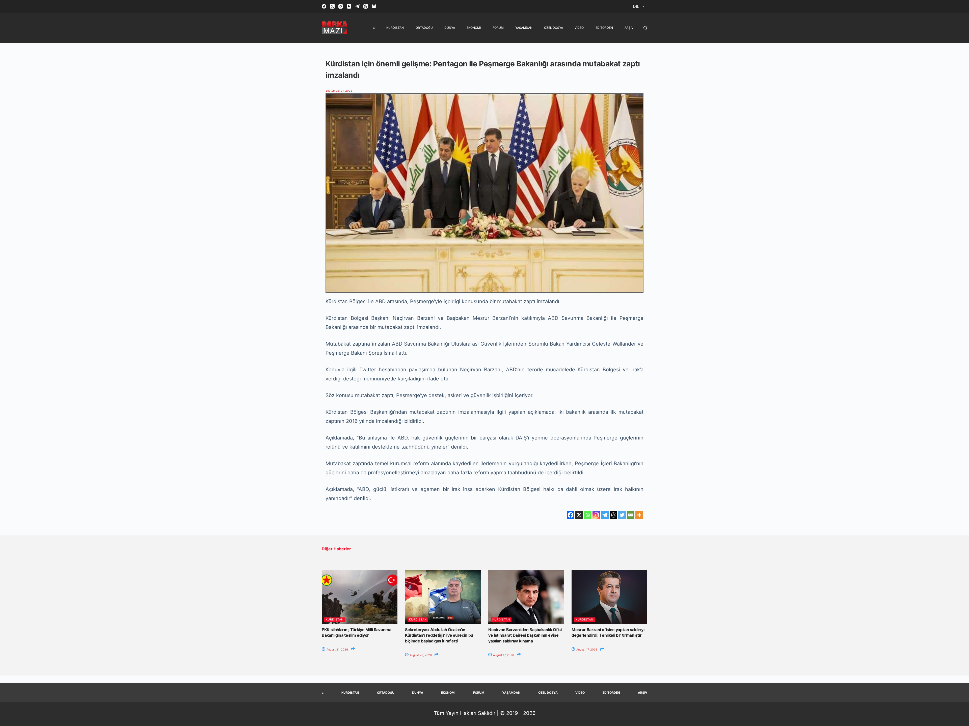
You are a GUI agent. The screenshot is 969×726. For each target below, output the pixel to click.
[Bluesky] (374, 6)
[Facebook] (324, 6)
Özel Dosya (553, 28)
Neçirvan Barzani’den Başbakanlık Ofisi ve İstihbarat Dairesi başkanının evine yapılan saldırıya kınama (525, 635)
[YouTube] (349, 6)
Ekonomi (474, 28)
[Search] (645, 28)
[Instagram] (340, 6)
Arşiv (629, 28)
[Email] (630, 515)
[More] (639, 515)
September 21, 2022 (339, 90)
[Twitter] (622, 515)
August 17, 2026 (503, 655)
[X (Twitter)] (332, 6)
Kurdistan (395, 28)
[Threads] (365, 6)
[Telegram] (357, 6)
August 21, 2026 (337, 649)
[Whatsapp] (587, 515)
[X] (579, 515)
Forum (498, 28)
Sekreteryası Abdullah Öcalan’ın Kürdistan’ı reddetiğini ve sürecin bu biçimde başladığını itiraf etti (439, 635)
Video (579, 28)
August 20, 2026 (420, 655)
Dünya (449, 28)
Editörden (604, 28)
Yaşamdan (523, 28)
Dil (636, 6)
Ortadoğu (424, 28)
